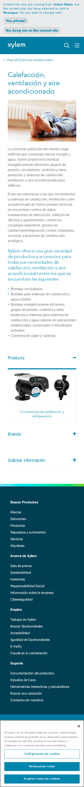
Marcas (15, 512)
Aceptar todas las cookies (42, 778)
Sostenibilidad (20, 572)
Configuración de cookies (42, 754)
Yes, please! (16, 21)
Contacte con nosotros (26, 700)
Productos (17, 526)
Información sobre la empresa (32, 593)
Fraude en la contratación (28, 653)
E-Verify (16, 646)
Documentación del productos (32, 673)
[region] (42, 753)
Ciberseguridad (21, 599)
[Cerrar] (79, 726)
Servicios (16, 539)
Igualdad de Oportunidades (30, 640)
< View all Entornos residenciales (28, 60)
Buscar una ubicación (26, 693)
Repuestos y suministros (28, 532)
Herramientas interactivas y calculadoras (39, 687)
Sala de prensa (21, 566)
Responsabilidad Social (27, 586)
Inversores (17, 579)
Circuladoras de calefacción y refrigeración (42, 414)
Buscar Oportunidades (26, 626)
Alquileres (17, 546)
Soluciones (18, 519)
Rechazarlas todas (42, 766)
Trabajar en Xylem (23, 619)
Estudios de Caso (23, 680)
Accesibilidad (20, 633)
